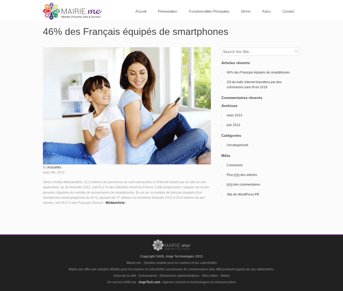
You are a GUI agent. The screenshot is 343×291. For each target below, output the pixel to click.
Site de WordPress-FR (243, 194)
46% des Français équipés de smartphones (258, 72)
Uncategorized (237, 145)
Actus (266, 11)
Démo (245, 11)
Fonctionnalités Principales (209, 11)
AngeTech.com (149, 282)
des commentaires (243, 184)
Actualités (54, 167)
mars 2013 (234, 115)
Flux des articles (242, 175)
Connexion (235, 165)
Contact (288, 11)
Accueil (140, 11)
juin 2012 (233, 125)
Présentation (167, 11)
